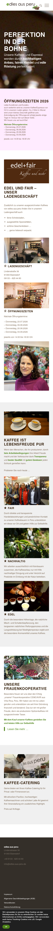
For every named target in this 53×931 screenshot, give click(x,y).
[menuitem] (39, 5)
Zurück (10, 423)
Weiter (43, 423)
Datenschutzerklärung (12, 907)
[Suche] (39, 5)
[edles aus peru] (22, 5)
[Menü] (45, 5)
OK (6, 927)
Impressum (8, 894)
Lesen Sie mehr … (17, 729)
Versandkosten (9, 902)
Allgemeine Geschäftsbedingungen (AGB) (19, 898)
